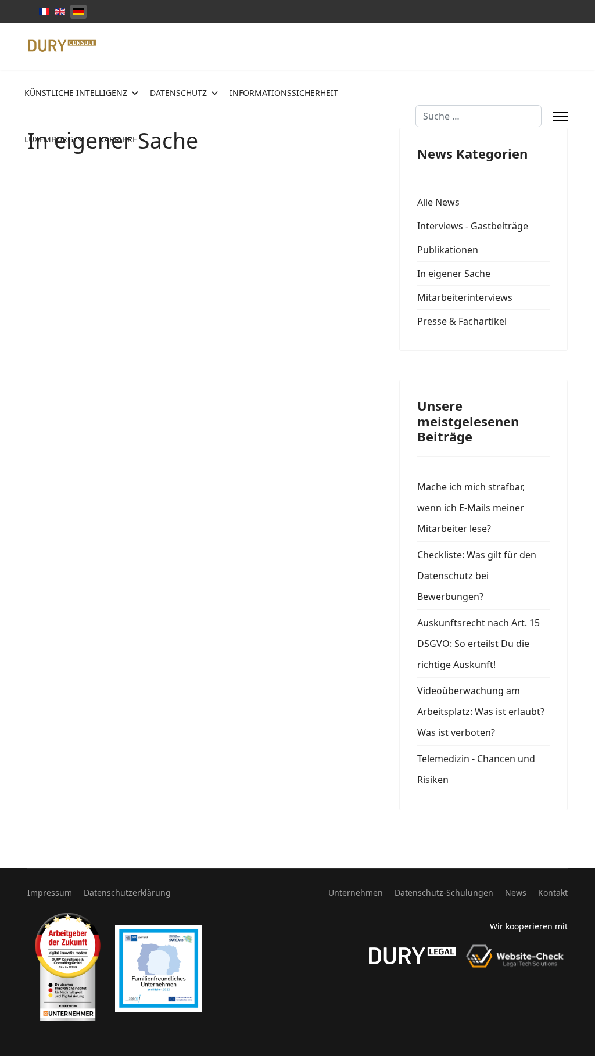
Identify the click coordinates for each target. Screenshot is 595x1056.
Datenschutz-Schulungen (444, 892)
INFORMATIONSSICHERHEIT (284, 92)
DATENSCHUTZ (178, 92)
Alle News (438, 202)
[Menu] (560, 116)
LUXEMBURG (48, 139)
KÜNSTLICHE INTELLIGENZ (75, 92)
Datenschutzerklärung (127, 892)
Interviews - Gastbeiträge (472, 226)
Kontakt (553, 892)
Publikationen (447, 249)
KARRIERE (118, 139)
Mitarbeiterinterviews (464, 297)
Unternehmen (355, 892)
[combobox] (478, 116)
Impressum (49, 892)
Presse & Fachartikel (462, 321)
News (515, 892)
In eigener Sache (453, 273)
